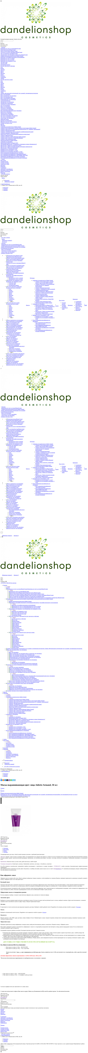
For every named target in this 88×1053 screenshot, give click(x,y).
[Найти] (2, 42)
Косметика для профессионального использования (23, 605)
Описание (5, 848)
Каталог (8, 587)
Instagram (5, 190)
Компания (8, 751)
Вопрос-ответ (4, 1031)
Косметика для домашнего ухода (19, 611)
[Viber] (9, 780)
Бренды (2, 1012)
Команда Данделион (5, 1020)
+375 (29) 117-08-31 (5, 174)
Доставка (5, 852)
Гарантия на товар (5, 1030)
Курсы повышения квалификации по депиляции (20, 733)
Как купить (8, 743)
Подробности (4, 840)
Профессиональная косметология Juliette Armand (20, 601)
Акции (2, 1010)
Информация (4, 1022)
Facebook (5, 188)
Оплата (5, 850)
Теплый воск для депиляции (18, 662)
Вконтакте (5, 187)
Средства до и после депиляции (16, 667)
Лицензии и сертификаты (7, 1017)
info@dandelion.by (6, 184)
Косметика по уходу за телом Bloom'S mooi (19, 591)
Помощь (2, 1025)
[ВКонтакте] (1, 780)
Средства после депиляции (18, 674)
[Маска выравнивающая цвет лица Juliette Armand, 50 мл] (16, 835)
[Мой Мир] (5, 780)
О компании (3, 1016)
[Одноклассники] (3, 780)
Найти (2, 1046)
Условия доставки (5, 1029)
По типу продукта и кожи (18, 635)
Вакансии (3, 1021)
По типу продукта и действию (19, 618)
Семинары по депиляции (15, 716)
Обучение (8, 695)
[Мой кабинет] (1, 534)
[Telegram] (15, 780)
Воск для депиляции (13, 652)
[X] (7, 780)
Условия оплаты (4, 1027)
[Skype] (13, 780)
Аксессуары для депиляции (15, 685)
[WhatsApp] (11, 780)
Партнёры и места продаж (7, 1019)
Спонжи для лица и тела (24, 795)
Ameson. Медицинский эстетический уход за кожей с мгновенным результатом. (39, 794)
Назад (8, 586)
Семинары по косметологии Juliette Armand (19, 699)
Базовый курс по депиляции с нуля (17, 726)
